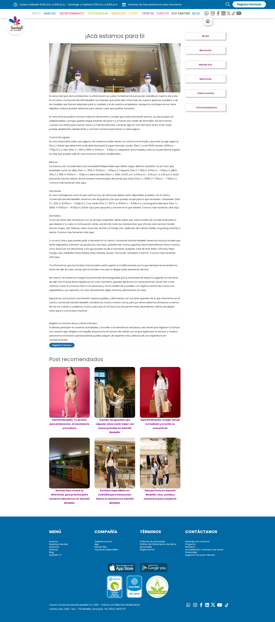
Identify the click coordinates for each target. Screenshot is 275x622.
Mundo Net (101, 546)
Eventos (53, 541)
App (97, 544)
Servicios (54, 546)
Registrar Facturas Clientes (200, 555)
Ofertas (53, 549)
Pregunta (190, 544)
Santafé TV (55, 555)
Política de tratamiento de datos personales (158, 545)
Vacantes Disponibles (106, 549)
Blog (51, 552)
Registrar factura (61, 345)
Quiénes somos (103, 541)
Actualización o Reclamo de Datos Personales (204, 551)
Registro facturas (249, 4)
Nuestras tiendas (58, 544)
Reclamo (190, 546)
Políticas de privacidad (152, 541)
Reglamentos (147, 549)
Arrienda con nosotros (197, 541)
